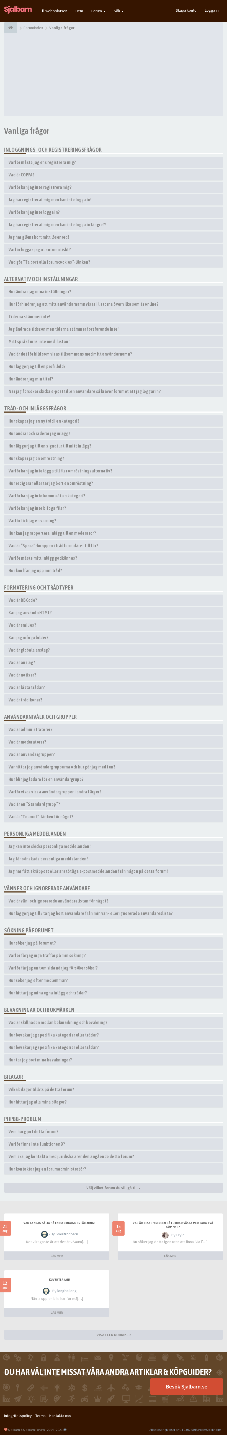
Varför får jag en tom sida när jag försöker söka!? (53, 967)
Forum (97, 10)
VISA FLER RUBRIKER (114, 1334)
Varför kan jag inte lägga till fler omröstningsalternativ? (60, 470)
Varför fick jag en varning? (32, 520)
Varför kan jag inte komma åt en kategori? (47, 495)
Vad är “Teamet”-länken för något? (41, 816)
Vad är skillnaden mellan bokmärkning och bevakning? (58, 1022)
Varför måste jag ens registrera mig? (42, 162)
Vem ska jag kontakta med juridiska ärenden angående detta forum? (71, 1156)
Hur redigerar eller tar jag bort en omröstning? (51, 483)
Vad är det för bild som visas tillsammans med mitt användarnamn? (70, 353)
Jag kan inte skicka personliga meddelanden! (50, 846)
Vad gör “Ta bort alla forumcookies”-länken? (49, 261)
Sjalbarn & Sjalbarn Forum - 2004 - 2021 (35, 1430)
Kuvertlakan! (59, 1280)
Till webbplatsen (53, 10)
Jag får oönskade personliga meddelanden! (48, 858)
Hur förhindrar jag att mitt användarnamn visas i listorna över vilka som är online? (83, 304)
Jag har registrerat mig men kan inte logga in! (50, 199)
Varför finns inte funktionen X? (37, 1143)
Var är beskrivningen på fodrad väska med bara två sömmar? (173, 1225)
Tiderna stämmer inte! (29, 316)
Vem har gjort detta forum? (33, 1131)
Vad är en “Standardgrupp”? (34, 804)
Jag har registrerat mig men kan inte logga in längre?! (57, 224)
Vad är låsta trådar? (27, 687)
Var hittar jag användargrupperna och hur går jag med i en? (62, 766)
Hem (79, 10)
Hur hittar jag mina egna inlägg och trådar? (48, 992)
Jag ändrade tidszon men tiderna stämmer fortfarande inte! (64, 328)
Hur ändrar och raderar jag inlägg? (39, 433)
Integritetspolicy (18, 1415)
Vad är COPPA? (21, 174)
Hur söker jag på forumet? (32, 942)
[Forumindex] (10, 27)
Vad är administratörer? (30, 729)
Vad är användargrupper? (32, 754)
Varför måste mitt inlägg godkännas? (43, 558)
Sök (117, 10)
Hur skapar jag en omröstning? (36, 458)
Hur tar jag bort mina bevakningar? (40, 1059)
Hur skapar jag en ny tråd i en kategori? (44, 420)
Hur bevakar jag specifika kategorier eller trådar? (54, 1034)
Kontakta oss (60, 1415)
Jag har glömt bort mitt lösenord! (39, 237)
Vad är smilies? (22, 625)
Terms (40, 1415)
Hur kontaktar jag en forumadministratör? (47, 1168)
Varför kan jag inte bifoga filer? (37, 508)
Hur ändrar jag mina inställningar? (40, 291)
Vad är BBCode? (23, 600)
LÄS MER (57, 1256)
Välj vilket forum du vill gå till (112, 1187)
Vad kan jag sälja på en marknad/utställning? (60, 1223)
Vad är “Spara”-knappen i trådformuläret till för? (53, 545)
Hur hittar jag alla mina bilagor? (37, 1101)
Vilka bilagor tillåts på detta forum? (41, 1089)
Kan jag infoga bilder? (28, 637)
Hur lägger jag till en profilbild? (37, 366)
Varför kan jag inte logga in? (34, 212)
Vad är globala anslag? (29, 649)
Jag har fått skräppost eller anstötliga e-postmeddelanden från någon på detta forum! (88, 871)
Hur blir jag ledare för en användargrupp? (46, 779)
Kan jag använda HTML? (30, 612)
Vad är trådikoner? (25, 699)
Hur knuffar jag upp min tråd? (35, 570)
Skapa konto (186, 10)
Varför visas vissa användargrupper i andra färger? (55, 791)
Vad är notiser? (22, 674)
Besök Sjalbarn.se (186, 1386)
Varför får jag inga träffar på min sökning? (47, 955)
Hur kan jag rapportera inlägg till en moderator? (52, 533)
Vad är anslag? (22, 662)
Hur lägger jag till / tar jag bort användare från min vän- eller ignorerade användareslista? (91, 913)
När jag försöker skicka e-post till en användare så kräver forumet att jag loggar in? (85, 391)
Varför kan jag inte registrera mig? (40, 187)
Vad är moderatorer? (27, 741)
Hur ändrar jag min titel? (31, 378)
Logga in (212, 10)
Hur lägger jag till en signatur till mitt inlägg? (50, 445)
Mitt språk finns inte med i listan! (39, 341)
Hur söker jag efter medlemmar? (38, 980)
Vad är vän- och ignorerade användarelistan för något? (58, 900)
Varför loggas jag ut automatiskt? (40, 249)
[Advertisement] (113, 75)
